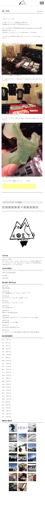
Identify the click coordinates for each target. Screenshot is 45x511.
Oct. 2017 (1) (6, 340)
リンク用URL (18, 202)
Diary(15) (4, 275)
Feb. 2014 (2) (6, 414)
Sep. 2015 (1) (6, 375)
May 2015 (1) (6, 381)
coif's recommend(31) (9, 273)
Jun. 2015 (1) (6, 378)
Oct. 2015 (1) (6, 372)
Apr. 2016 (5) (6, 364)
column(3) (5, 278)
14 (9, 207)
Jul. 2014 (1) (6, 402)
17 (18, 207)
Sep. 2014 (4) (6, 399)
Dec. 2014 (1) (6, 390)
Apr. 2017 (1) (6, 352)
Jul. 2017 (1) (6, 343)
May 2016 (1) (6, 361)
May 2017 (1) (6, 349)
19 (24, 207)
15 (12, 207)
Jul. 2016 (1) (6, 358)
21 (30, 207)
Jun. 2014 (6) (6, 405)
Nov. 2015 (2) (6, 369)
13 (6, 207)
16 (15, 207)
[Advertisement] (19, 186)
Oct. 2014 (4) (6, 396)
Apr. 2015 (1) (6, 384)
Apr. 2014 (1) (6, 408)
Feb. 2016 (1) (6, 366)
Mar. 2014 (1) (6, 411)
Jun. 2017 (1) (6, 346)
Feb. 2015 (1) (6, 387)
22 (34, 207)
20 (27, 207)
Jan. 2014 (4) (6, 417)
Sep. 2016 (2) (6, 355)
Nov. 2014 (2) (6, 393)
